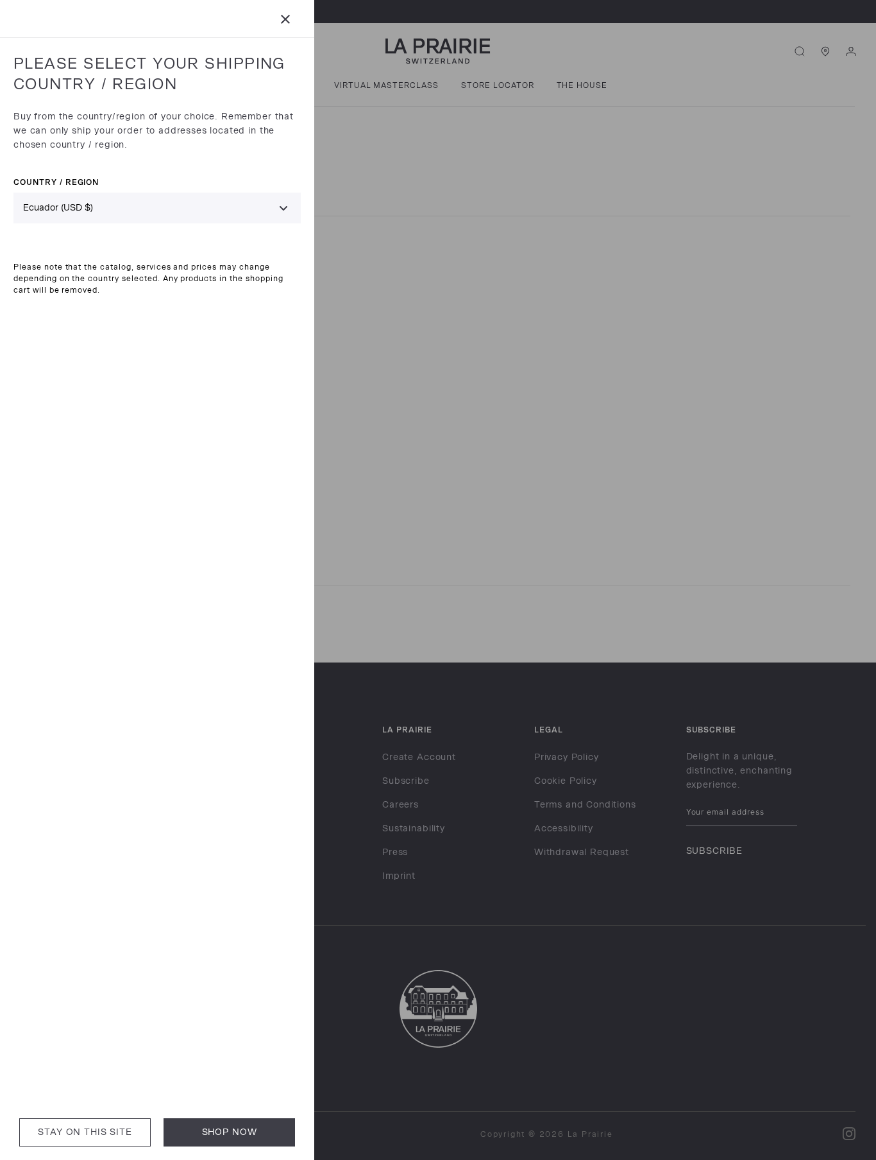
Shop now (229, 1132)
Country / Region (56, 182)
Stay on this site (84, 1132)
